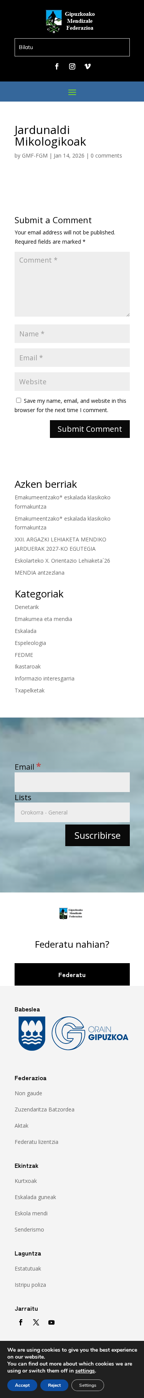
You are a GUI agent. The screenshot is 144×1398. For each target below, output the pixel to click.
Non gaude (28, 1093)
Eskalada (25, 631)
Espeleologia (30, 642)
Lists (23, 797)
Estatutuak (28, 1268)
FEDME (24, 654)
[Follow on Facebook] (57, 66)
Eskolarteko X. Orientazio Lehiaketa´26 (62, 560)
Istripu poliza (30, 1284)
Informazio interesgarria (44, 678)
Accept (22, 1385)
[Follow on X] (36, 1322)
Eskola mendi (31, 1213)
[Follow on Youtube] (51, 1322)
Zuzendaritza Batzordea (44, 1109)
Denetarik (27, 607)
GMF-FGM (35, 155)
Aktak (21, 1125)
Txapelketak (30, 690)
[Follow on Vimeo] (87, 66)
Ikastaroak (28, 666)
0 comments (106, 155)
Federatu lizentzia (36, 1141)
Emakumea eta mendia (43, 619)
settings (85, 1370)
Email (28, 767)
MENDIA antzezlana (40, 572)
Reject (54, 1385)
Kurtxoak (26, 1180)
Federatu (72, 974)
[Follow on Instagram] (72, 66)
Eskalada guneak (35, 1197)
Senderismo (29, 1229)
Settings (87, 1385)
